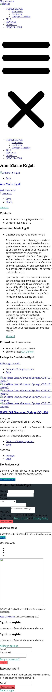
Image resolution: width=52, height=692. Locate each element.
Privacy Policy (40, 518)
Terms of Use (21, 518)
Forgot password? (9, 659)
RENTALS (11, 22)
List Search (17, 14)
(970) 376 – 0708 (14, 27)
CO (23, 351)
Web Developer (7, 616)
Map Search (17, 11)
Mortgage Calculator (21, 16)
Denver (30, 351)
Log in (3, 662)
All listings (6, 363)
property (7, 193)
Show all (10, 336)
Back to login (7, 690)
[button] (26, 83)
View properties (25, 369)
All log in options (9, 645)
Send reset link (7, 687)
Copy (2, 537)
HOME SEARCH (14, 9)
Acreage (10, 455)
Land (17, 363)
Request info (6, 521)
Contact (4, 207)
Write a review (7, 190)
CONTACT (11, 24)
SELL (8, 19)
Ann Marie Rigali (10, 184)
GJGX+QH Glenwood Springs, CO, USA (24, 412)
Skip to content (7, 1)
